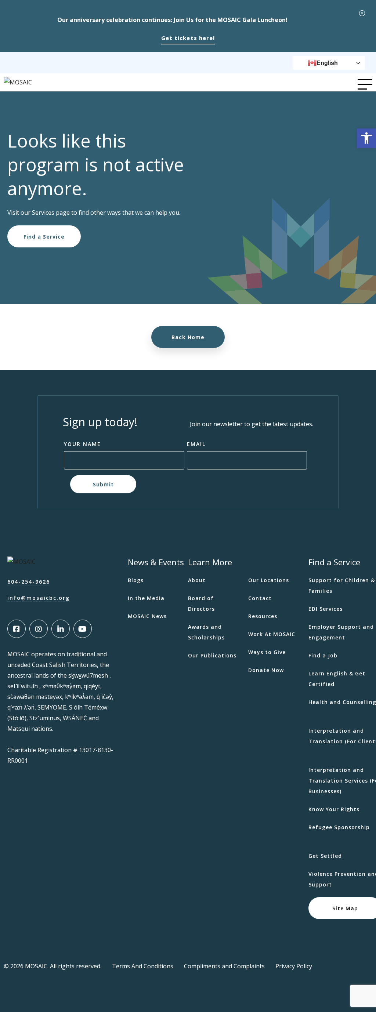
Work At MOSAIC (271, 634)
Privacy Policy (293, 966)
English (327, 63)
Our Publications (212, 655)
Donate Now (266, 670)
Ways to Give (267, 652)
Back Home (188, 337)
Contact (260, 598)
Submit (103, 483)
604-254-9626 (28, 581)
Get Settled (325, 855)
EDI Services (325, 608)
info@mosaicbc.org (38, 597)
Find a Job (322, 655)
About (197, 580)
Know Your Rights (333, 809)
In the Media (146, 598)
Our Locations (268, 580)
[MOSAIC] (18, 82)
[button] (366, 138)
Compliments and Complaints (224, 966)
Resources (262, 616)
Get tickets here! (188, 37)
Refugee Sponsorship (339, 827)
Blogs (136, 580)
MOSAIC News (147, 616)
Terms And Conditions (142, 966)
